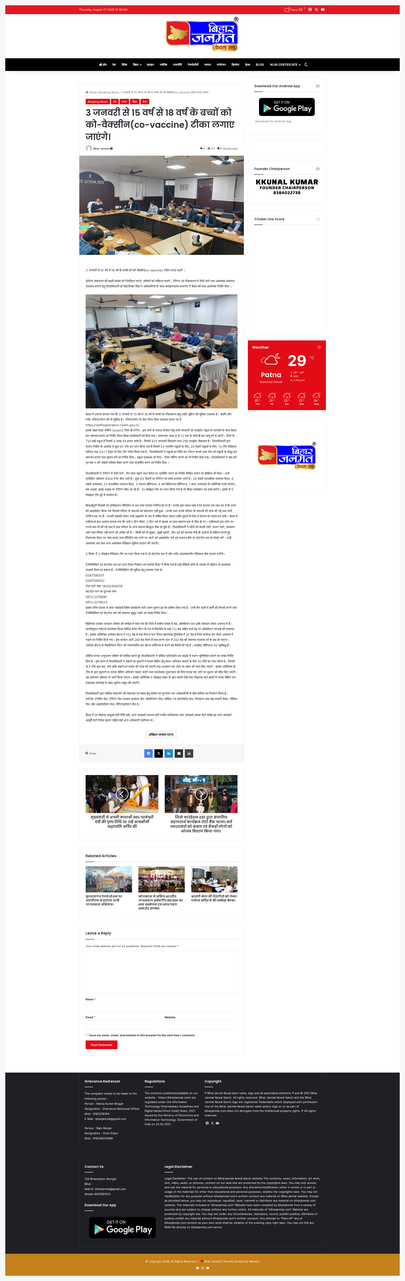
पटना (124, 101)
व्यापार (207, 64)
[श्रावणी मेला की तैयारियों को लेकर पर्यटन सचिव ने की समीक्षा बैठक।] (214, 879)
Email (90, 1017)
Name (91, 999)
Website (170, 1017)
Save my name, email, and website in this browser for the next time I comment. (142, 1035)
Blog (260, 64)
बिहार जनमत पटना (162, 734)
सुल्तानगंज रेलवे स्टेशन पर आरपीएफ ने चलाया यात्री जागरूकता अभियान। (104, 900)
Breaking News (109, 92)
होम (104, 64)
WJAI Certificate (284, 64)
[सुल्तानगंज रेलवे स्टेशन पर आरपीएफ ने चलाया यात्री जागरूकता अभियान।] (109, 879)
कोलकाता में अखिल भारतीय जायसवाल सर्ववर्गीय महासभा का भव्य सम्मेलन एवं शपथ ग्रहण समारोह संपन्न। (160, 902)
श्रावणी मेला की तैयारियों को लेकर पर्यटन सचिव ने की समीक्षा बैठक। (214, 898)
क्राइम (150, 64)
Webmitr (254, 1261)
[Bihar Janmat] (202, 34)
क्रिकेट (235, 64)
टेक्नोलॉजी (193, 64)
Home (92, 92)
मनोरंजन (221, 64)
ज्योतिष (163, 64)
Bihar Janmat (101, 148)
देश (114, 64)
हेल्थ (247, 64)
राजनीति (177, 64)
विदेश (124, 64)
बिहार (136, 64)
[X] (212, 1123)
